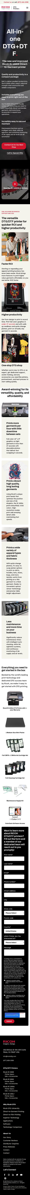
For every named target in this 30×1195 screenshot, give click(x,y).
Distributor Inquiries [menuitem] (11, 1144)
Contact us (8, 2)
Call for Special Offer (15, 153)
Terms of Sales (11, 1189)
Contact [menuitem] (6, 1153)
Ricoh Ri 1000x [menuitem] (9, 1087)
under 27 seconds (8, 324)
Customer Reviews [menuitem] (10, 1140)
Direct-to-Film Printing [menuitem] (11, 1115)
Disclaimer (21, 1186)
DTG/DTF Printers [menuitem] (10, 1068)
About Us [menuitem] (7, 1133)
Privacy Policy (6, 1186)
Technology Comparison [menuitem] (12, 1127)
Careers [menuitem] (6, 1150)
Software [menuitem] (6, 1124)
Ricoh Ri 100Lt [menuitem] (8, 1094)
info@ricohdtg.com (9, 1056)
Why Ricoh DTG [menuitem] (9, 1104)
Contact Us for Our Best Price (13, 146)
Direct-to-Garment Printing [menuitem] (13, 1111)
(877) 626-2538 (23, 2)
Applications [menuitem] (8, 1121)
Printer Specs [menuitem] (9, 1074)
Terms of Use (14, 1186)
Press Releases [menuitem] (9, 1147)
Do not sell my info (16, 1187)
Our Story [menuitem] (7, 1137)
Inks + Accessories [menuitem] (11, 1076)
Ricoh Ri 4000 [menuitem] (8, 1072)
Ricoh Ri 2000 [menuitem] (8, 1079)
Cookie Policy (6, 1187)
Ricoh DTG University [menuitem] (11, 1108)
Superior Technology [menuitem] (11, 1118)
